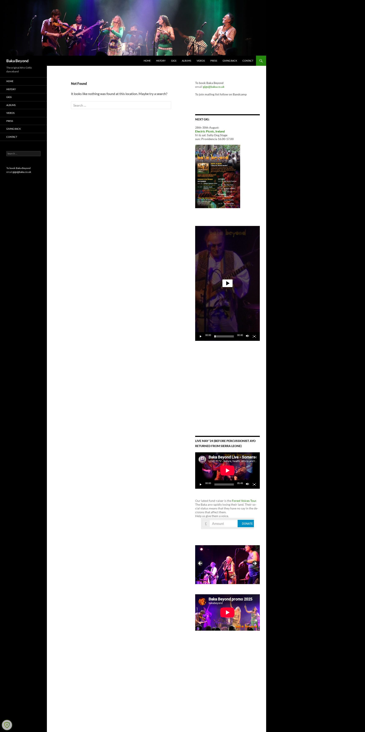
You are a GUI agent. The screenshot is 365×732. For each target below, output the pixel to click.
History (161, 60)
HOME (147, 60)
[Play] (201, 336)
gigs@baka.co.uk (213, 86)
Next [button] (254, 563)
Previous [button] (200, 563)
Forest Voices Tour (244, 500)
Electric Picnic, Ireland (210, 131)
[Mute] (247, 336)
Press (213, 60)
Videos (201, 60)
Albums (186, 60)
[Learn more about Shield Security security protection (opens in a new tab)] (7, 725)
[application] (227, 283)
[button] (227, 283)
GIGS (173, 60)
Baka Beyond (17, 60)
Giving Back (230, 60)
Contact (247, 60)
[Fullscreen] (254, 336)
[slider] (224, 336)
